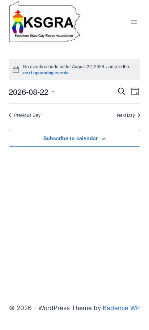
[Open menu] (133, 22)
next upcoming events (46, 72)
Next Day (126, 115)
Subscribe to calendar (70, 138)
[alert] (74, 69)
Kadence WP (121, 308)
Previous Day (27, 115)
